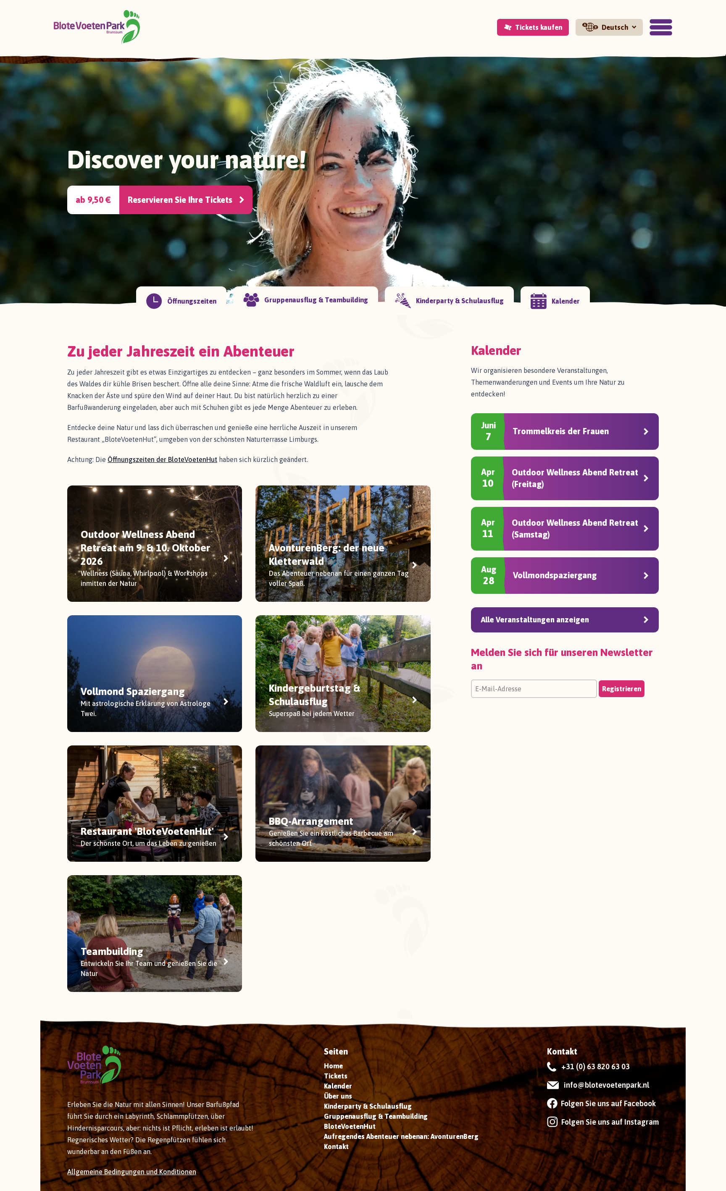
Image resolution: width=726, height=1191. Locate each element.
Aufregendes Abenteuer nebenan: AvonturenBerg (401, 1136)
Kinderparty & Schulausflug (368, 1106)
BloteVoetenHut (350, 1126)
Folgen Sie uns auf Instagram (610, 1122)
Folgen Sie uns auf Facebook (608, 1103)
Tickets (335, 1076)
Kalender (338, 1086)
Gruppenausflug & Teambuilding (376, 1116)
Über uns (338, 1096)
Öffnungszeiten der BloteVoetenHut (162, 459)
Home (333, 1066)
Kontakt (336, 1146)
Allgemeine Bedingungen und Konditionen (131, 1171)
